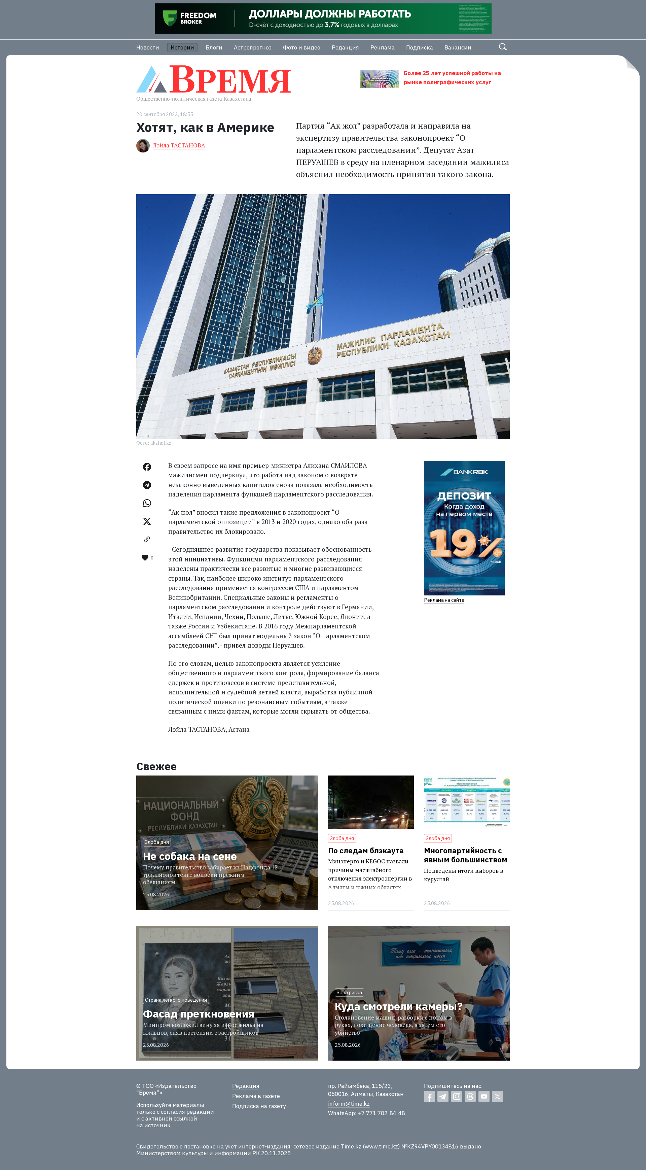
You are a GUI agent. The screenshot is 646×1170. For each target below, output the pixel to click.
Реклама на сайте (444, 600)
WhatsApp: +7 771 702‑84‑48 (366, 1113)
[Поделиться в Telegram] (147, 485)
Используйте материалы (170, 1105)
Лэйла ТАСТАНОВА (179, 145)
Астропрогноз (253, 47)
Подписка (419, 47)
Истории (182, 47)
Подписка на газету (259, 1106)
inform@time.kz (349, 1103)
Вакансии (457, 47)
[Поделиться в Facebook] (147, 467)
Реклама (382, 47)
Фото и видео (301, 47)
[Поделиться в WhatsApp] (147, 503)
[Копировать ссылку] (147, 540)
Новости (147, 47)
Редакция (345, 47)
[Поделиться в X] (147, 521)
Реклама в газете (256, 1096)
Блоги (214, 47)
